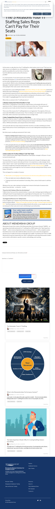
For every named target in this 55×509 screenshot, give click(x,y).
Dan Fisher (10, 35)
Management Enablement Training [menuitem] (12, 483)
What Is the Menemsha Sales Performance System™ (22, 392)
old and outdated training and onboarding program (32, 91)
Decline (46, 13)
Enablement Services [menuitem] (33, 465)
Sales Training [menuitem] (31, 468)
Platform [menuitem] (30, 463)
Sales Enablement (11, 331)
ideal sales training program (37, 165)
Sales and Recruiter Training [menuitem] (11, 486)
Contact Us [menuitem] (31, 491)
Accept (37, 13)
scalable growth (20, 331)
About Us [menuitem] (31, 483)
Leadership (8, 38)
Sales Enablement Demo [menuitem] (34, 486)
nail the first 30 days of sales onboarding (35, 89)
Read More (46, 337)
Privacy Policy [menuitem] (7, 500)
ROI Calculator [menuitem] (32, 488)
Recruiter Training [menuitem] (9, 481)
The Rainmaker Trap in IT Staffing (17, 326)
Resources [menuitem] (31, 481)
